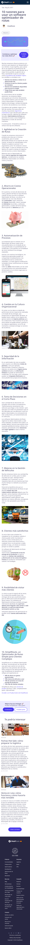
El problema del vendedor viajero (16, 75)
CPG (17, 866)
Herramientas (8, 884)
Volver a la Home (15, 829)
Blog (6, 881)
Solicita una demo (9, 915)
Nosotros (18, 881)
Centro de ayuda (9, 925)
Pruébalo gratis (23, 55)
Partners (18, 886)
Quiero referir (8, 928)
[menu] (15, 2)
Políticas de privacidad (15, 937)
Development (8, 869)
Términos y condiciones (15, 935)
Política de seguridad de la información (20, 907)
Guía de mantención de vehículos (8, 900)
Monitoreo (7, 875)
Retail (17, 864)
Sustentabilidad (20, 888)
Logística (18, 862)
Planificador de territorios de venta (8, 906)
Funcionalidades (9, 862)
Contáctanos (8, 709)
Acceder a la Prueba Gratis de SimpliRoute (15, 693)
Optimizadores (8, 866)
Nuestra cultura (20, 895)
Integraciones (8, 864)
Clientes (18, 884)
